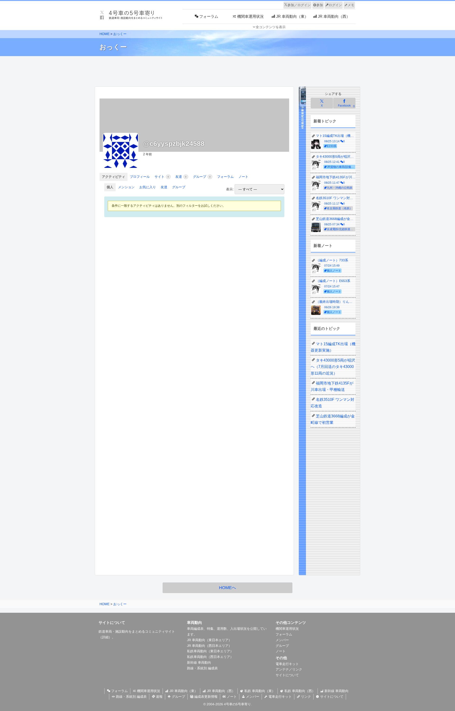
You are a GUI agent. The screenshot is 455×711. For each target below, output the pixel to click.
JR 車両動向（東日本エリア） (209, 640)
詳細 (105, 637)
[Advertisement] (227, 70)
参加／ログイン (299, 5)
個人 (110, 187)
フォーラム (225, 177)
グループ (202, 177)
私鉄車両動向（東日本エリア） (210, 651)
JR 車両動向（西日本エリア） (209, 646)
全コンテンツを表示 (271, 27)
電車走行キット (287, 664)
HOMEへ (227, 587)
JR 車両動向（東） (183, 691)
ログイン (335, 5)
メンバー (282, 640)
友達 (181, 177)
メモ (351, 5)
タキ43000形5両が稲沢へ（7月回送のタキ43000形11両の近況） (333, 366)
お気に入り (147, 187)
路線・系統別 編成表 (202, 668)
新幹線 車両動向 (199, 662)
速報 (159, 696)
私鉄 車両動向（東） (259, 691)
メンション (126, 187)
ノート (243, 177)
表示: (230, 189)
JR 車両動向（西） (220, 691)
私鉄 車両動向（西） (299, 691)
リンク (305, 696)
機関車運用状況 (287, 629)
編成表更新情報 (205, 696)
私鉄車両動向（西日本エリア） (210, 657)
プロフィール (140, 177)
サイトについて (287, 675)
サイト (162, 177)
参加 (319, 5)
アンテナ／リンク (289, 669)
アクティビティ (113, 177)
